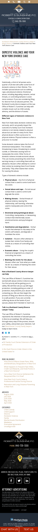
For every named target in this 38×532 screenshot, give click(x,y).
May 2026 (7, 401)
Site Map (23, 510)
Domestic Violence (11, 416)
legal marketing (23, 525)
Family (6, 418)
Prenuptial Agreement (12, 424)
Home (8, 1)
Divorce (9, 43)
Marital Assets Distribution (14, 420)
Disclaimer (15, 510)
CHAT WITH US (9, 529)
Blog (3, 43)
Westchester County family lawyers (18, 326)
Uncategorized (9, 426)
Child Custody (9, 410)
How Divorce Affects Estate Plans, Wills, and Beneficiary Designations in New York (20, 362)
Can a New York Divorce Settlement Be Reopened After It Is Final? (18, 375)
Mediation (8, 422)
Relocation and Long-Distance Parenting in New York (19, 385)
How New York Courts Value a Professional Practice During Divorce (18, 380)
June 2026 (8, 398)
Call (13, 1)
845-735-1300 (20, 21)
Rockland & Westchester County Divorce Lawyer (18, 42)
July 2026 (7, 396)
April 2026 (8, 403)
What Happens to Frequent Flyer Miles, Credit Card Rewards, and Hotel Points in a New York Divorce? (19, 369)
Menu (29, 1)
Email (19, 1)
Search (24, 1)
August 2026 (9, 394)
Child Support (9, 412)
